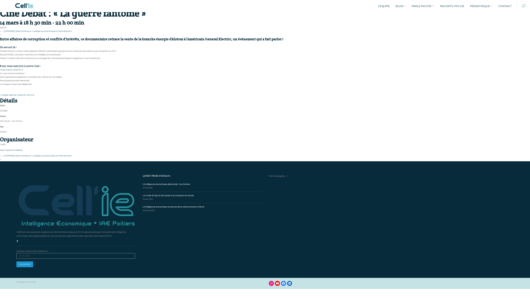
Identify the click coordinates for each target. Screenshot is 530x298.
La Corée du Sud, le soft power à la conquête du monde (168, 196)
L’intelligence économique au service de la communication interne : (174, 207)
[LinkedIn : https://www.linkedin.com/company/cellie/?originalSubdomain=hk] (289, 283)
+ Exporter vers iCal (25, 95)
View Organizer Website (11, 150)
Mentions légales (277, 176)
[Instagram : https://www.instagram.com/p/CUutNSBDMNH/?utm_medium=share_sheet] (271, 283)
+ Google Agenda (8, 95)
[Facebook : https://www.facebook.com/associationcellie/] (283, 283)
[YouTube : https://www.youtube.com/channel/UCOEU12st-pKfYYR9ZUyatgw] (277, 283)
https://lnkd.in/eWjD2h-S (11, 70)
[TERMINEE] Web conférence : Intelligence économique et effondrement (37, 31)
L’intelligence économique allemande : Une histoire (166, 184)
